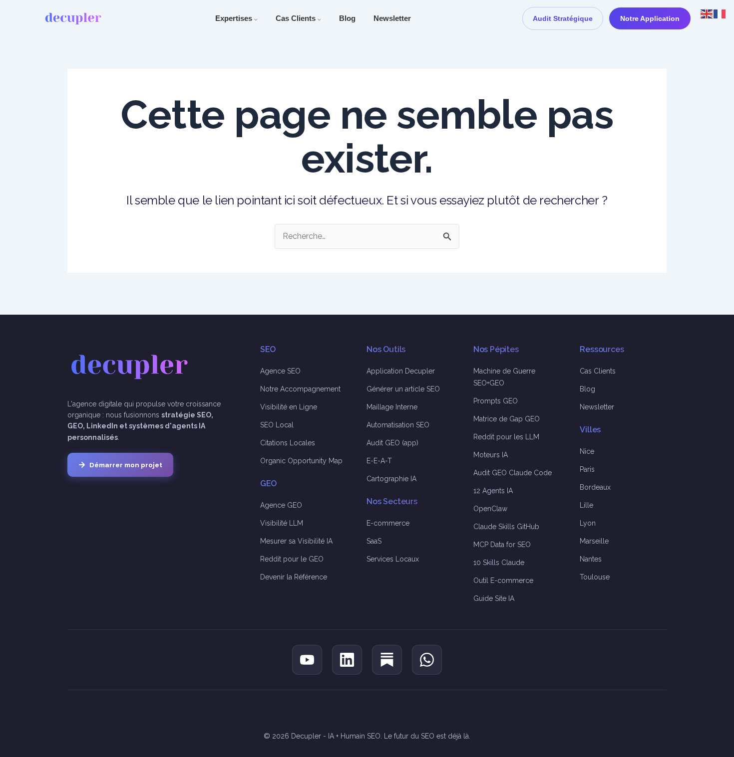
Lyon (588, 523)
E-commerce (388, 523)
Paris (587, 469)
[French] (720, 13)
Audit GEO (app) (392, 443)
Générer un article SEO (403, 389)
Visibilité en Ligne (288, 407)
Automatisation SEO (398, 425)
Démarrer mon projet (125, 465)
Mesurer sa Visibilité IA (296, 541)
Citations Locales (287, 443)
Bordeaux (595, 487)
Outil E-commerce (503, 580)
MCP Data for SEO (502, 545)
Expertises (236, 18)
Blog (347, 18)
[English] (707, 13)
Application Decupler (401, 371)
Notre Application (650, 18)
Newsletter (392, 18)
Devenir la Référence (293, 577)
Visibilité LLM (281, 523)
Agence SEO (280, 371)
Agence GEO (281, 505)
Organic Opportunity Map (301, 461)
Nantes (591, 559)
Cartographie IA (391, 479)
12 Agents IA (493, 491)
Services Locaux (393, 559)
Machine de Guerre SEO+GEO (504, 377)
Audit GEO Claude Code (512, 473)
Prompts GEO (495, 401)
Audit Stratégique (563, 18)
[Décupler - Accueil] (73, 18)
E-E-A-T (379, 461)
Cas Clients (298, 18)
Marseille (594, 541)
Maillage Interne (392, 407)
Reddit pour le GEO (292, 559)
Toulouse (595, 577)
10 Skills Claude (498, 563)
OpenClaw (490, 509)
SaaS (374, 541)
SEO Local (277, 425)
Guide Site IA (493, 598)
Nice (587, 451)
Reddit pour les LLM (506, 437)
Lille (586, 505)
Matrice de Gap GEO (506, 419)
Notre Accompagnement (300, 389)
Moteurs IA (490, 455)
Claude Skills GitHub (506, 527)
